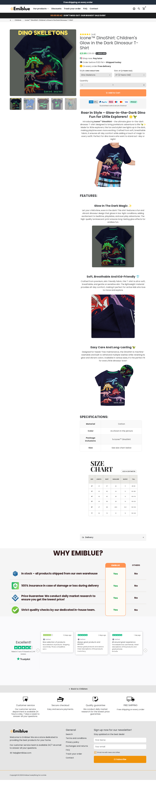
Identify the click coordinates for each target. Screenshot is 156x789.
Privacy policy (72, 742)
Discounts (56, 8)
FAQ (85, 8)
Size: (123, 70)
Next (73, 62)
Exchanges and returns (77, 746)
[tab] (113, 537)
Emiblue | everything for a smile (34, 775)
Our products (41, 8)
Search (69, 734)
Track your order (72, 8)
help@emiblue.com (20, 752)
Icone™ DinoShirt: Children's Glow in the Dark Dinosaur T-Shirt (49, 20)
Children (18, 20)
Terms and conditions (76, 738)
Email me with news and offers (108, 752)
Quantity (84, 80)
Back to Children (78, 688)
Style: (89, 70)
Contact (94, 8)
